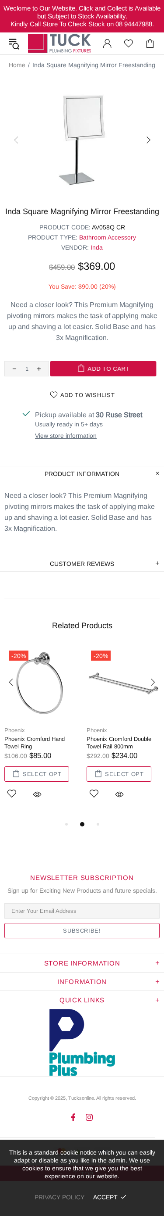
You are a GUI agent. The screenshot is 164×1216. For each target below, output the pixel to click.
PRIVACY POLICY (59, 1197)
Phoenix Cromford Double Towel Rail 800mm (119, 743)
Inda (97, 247)
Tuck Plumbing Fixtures (59, 43)
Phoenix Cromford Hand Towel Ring (34, 743)
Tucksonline (81, 1098)
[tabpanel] (41, 732)
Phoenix (14, 730)
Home (17, 64)
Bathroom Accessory (107, 237)
